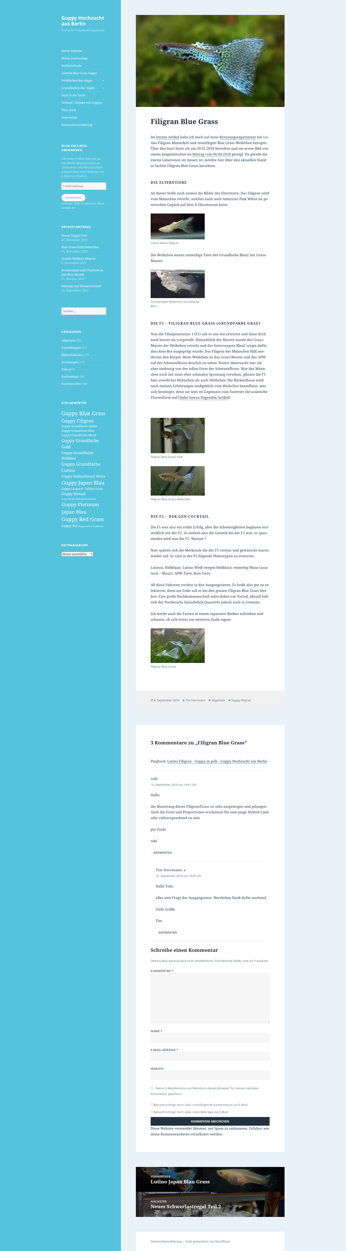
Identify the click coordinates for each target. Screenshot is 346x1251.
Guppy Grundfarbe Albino (79, 426)
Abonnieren (73, 197)
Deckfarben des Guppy (77, 80)
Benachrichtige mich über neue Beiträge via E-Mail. (191, 1112)
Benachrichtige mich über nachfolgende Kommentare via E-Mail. (201, 1105)
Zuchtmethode (71, 66)
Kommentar (162, 971)
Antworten (162, 853)
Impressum (69, 117)
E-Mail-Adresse (164, 1050)
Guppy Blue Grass (83, 413)
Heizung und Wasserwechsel (81, 286)
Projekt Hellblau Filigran (78, 259)
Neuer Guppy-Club (74, 236)
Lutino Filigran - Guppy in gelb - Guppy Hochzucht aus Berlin (217, 761)
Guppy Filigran (77, 420)
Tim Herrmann (195, 700)
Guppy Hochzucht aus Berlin (82, 20)
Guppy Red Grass (82, 519)
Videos (66, 369)
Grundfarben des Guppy (78, 88)
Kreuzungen (69, 362)
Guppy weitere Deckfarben (91, 526)
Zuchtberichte (71, 384)
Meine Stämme (71, 51)
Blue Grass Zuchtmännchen (80, 247)
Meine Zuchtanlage (74, 58)
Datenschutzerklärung (76, 125)
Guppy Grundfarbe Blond (78, 435)
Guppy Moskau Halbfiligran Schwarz (78, 499)
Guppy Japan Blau (83, 482)
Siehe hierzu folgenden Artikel (204, 397)
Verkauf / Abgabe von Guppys (81, 103)
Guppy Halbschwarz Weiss (83, 476)
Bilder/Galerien (72, 355)
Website (157, 1069)
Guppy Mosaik (73, 493)
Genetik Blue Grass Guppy (79, 73)
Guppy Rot (69, 526)
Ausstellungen (71, 348)
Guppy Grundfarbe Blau (77, 431)
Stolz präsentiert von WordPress (207, 1241)
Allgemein (68, 340)
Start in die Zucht (73, 95)
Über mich (68, 110)
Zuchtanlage (69, 377)
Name (156, 1031)
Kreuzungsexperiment (237, 137)
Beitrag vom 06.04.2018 (211, 154)
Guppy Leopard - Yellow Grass (82, 489)
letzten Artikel (167, 137)
